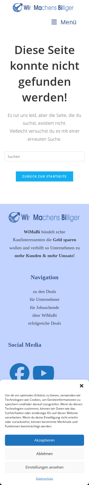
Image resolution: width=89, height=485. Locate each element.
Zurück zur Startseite (44, 176)
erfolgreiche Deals (44, 323)
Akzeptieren (44, 440)
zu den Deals (44, 291)
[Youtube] (43, 372)
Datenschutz (44, 478)
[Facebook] (19, 372)
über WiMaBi (44, 315)
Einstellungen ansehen (44, 467)
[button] (81, 385)
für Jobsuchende (44, 307)
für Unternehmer (45, 299)
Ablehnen (44, 453)
